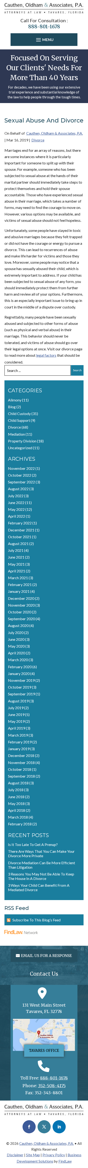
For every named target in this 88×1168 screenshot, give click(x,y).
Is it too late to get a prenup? (33, 844)
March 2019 (18, 735)
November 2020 (21, 605)
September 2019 (21, 694)
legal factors (46, 355)
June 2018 (16, 796)
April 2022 (16, 516)
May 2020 (16, 646)
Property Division (22, 441)
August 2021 (18, 543)
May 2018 (16, 803)
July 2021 (15, 550)
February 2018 (20, 824)
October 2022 (19, 475)
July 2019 (15, 707)
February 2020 (20, 666)
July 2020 (15, 632)
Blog (12, 406)
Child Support (19, 420)
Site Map (33, 1155)
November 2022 (21, 468)
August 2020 (18, 625)
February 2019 (20, 742)
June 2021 (16, 557)
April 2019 (16, 728)
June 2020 (16, 639)
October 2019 (19, 687)
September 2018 (21, 776)
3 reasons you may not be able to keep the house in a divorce (41, 876)
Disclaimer (15, 1155)
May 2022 (16, 509)
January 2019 (19, 748)
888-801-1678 (44, 27)
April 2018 (16, 810)
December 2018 (21, 755)
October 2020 (19, 612)
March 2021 (18, 577)
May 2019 (16, 721)
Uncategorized (20, 447)
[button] (44, 39)
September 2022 (21, 482)
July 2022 (15, 495)
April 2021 (16, 571)
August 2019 (18, 701)
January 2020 (19, 673)
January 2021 (19, 591)
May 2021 (16, 564)
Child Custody (19, 413)
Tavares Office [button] (44, 1050)
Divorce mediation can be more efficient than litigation (41, 864)
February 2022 (20, 523)
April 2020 (16, 653)
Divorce (37, 140)
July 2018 (15, 789)
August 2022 (18, 488)
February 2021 (20, 584)
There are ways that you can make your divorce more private (41, 853)
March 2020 (18, 659)
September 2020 (21, 618)
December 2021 (21, 530)
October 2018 (19, 769)
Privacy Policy (53, 1155)
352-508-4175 (52, 1085)
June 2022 (16, 502)
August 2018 (18, 783)
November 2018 (21, 762)
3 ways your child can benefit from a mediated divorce (38, 887)
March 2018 (18, 817)
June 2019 (16, 714)
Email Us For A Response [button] (46, 955)
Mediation (16, 434)
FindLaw (65, 1161)
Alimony (14, 400)
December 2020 (21, 598)
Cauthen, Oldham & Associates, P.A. (54, 133)
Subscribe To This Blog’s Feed (36, 920)
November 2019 (21, 680)
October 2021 (19, 536)
